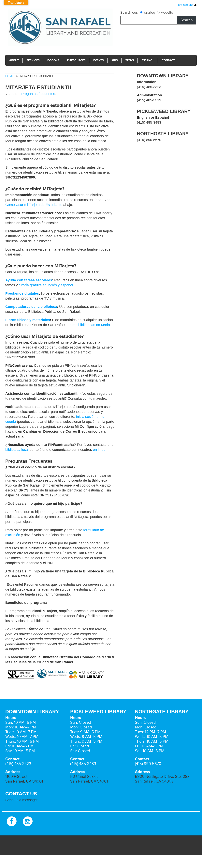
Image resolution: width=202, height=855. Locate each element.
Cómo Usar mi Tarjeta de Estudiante (33, 205)
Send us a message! (21, 800)
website (166, 12)
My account (185, 4)
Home (9, 76)
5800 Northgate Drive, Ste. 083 (162, 776)
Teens (129, 60)
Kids (114, 60)
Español (148, 60)
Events (98, 60)
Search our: (129, 12)
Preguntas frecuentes (38, 94)
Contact (168, 60)
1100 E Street (16, 776)
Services (33, 60)
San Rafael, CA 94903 (154, 781)
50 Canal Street (84, 776)
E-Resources (76, 60)
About (14, 60)
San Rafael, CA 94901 (24, 781)
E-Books (53, 60)
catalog (149, 12)
